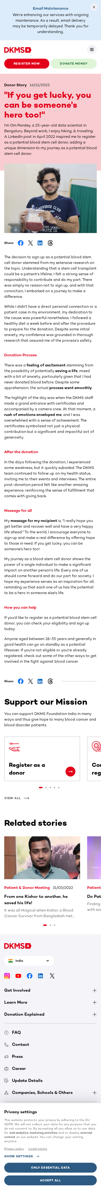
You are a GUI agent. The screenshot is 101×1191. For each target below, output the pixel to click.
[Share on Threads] (50, 243)
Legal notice (37, 1148)
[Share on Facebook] (20, 243)
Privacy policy (14, 1148)
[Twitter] (52, 976)
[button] (92, 49)
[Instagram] (7, 976)
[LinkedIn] (41, 976)
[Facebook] (29, 976)
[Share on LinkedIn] (40, 243)
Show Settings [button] (18, 1156)
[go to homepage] (17, 49)
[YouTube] (18, 976)
